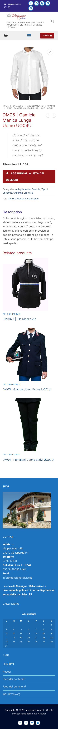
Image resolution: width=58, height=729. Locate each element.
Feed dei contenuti (14, 679)
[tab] (29, 227)
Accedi (7, 671)
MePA (46, 35)
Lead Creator (39, 713)
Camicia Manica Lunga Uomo (23, 198)
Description (12, 212)
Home (6, 106)
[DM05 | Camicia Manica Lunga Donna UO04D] (54, 116)
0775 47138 (10, 560)
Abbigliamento (35, 106)
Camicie (36, 189)
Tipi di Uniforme (11, 314)
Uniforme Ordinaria (23, 192)
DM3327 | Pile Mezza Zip (19, 319)
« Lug (6, 654)
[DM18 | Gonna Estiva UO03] (48, 116)
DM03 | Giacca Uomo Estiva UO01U (27, 389)
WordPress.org (11, 694)
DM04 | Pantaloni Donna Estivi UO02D (28, 459)
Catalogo (18, 106)
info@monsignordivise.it (17, 577)
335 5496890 (11, 569)
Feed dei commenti (14, 686)
